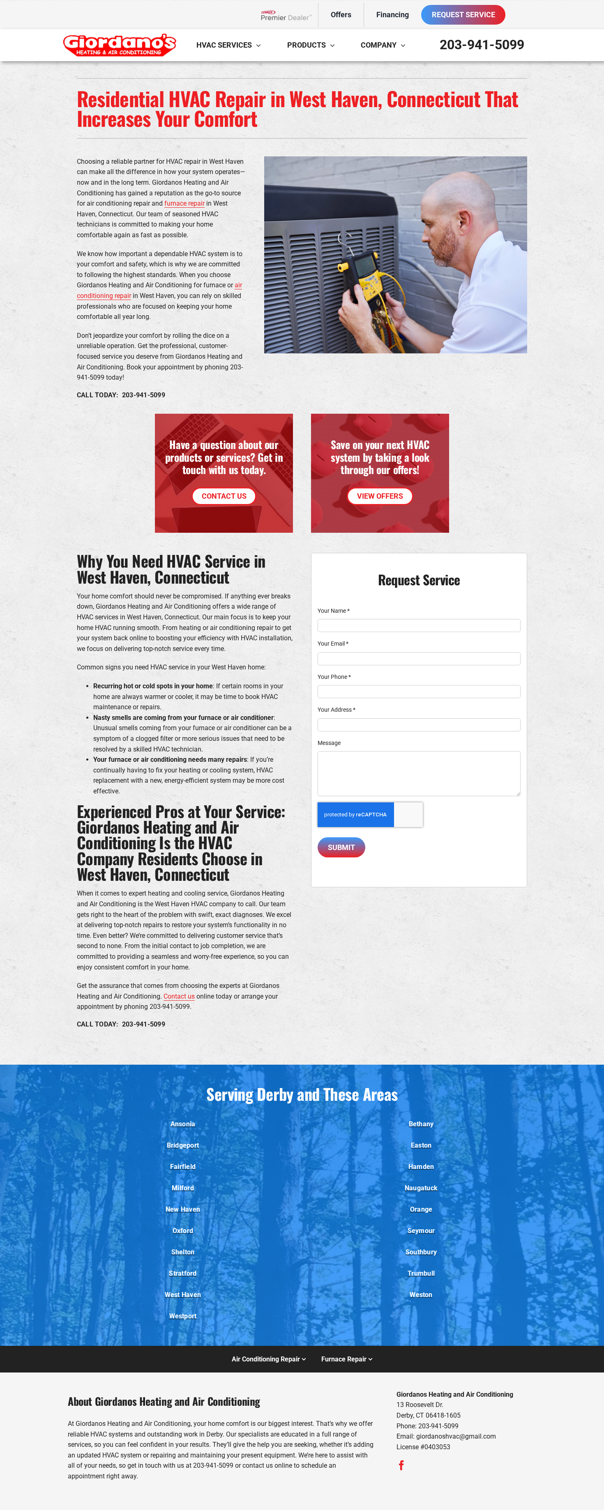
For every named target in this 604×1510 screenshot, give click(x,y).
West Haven (183, 1295)
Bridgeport (183, 1145)
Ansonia (183, 1124)
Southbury (421, 1252)
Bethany (421, 1124)
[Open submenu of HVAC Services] (260, 45)
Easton (421, 1145)
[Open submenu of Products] (334, 45)
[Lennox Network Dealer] (289, 15)
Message (329, 743)
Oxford (183, 1231)
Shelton (183, 1252)
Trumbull (421, 1273)
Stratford (182, 1273)
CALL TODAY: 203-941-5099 (121, 395)
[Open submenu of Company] (405, 45)
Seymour (421, 1231)
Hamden (421, 1167)
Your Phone (334, 677)
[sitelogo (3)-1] (119, 36)
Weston (421, 1295)
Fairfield (183, 1167)
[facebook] (401, 1465)
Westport (183, 1316)
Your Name (334, 610)
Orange (421, 1209)
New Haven (183, 1209)
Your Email (333, 643)
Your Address (336, 709)
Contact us (179, 996)
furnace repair (184, 203)
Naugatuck (421, 1188)
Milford (183, 1188)
